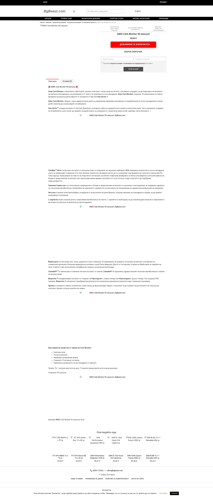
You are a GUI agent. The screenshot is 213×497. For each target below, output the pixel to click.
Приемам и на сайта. (128, 63)
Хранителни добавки (91, 18)
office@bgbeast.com (114, 470)
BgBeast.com (55, 11)
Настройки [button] (163, 493)
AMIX (58, 420)
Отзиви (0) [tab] (67, 81)
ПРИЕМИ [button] (174, 493)
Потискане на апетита (89, 22)
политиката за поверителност (135, 63)
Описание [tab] (52, 81)
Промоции (163, 18)
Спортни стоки (116, 18)
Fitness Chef (66, 18)
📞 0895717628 (96, 470)
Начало (48, 18)
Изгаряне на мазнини (74, 22)
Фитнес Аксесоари (141, 18)
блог (45, 2)
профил (163, 2)
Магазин (48, 22)
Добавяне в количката (135, 44)
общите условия (116, 63)
